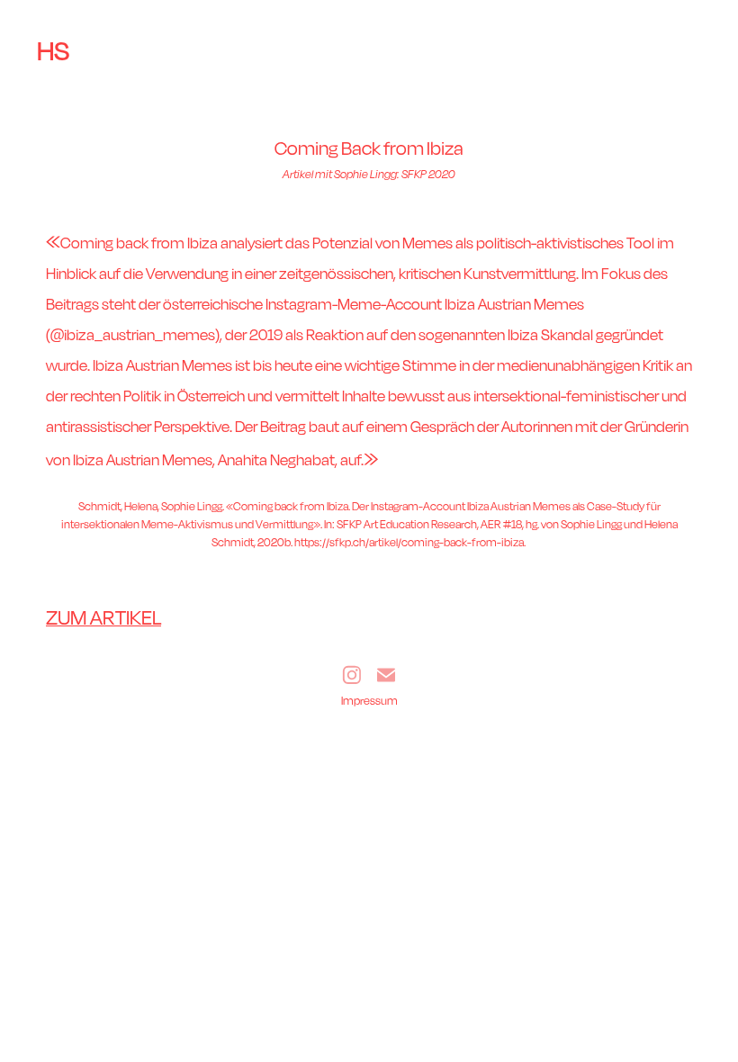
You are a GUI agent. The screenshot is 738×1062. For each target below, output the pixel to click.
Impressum (369, 700)
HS (53, 50)
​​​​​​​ (103, 620)
